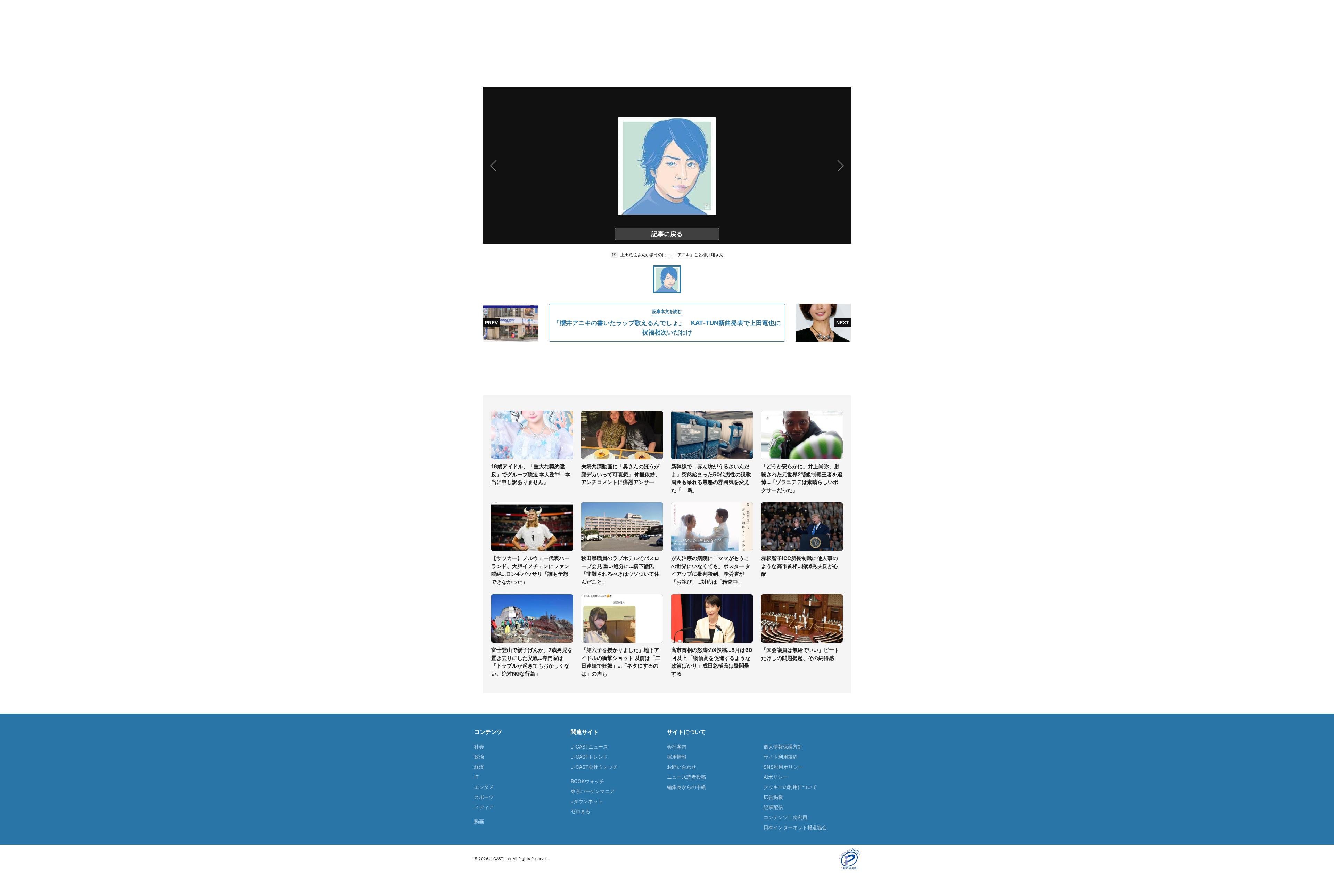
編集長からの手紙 (686, 787)
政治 (479, 757)
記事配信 (773, 807)
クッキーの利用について (790, 787)
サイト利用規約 (781, 757)
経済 (479, 767)
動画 (479, 821)
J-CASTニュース (589, 747)
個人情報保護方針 (783, 747)
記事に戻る (667, 233)
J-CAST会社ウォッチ (594, 767)
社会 (479, 747)
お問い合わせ (681, 767)
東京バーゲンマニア (593, 791)
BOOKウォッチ (587, 781)
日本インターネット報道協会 (795, 827)
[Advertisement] (667, 368)
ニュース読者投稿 (686, 777)
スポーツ (484, 797)
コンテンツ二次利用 (785, 817)
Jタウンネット (587, 801)
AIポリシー (776, 777)
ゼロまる (580, 811)
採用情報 (676, 757)
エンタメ (484, 787)
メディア (484, 807)
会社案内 (676, 747)
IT (476, 777)
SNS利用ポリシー (783, 767)
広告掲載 (773, 797)
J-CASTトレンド (589, 757)
